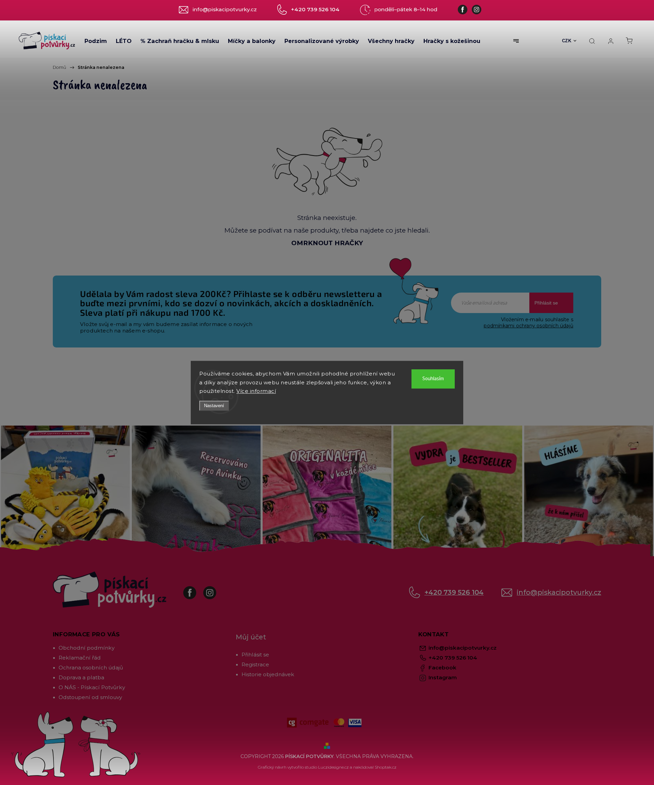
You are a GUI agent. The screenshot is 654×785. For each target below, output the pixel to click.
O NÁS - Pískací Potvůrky (92, 687)
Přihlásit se (546, 303)
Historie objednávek (268, 674)
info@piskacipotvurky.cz (559, 592)
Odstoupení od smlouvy (90, 697)
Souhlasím (433, 378)
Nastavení (214, 405)
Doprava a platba (81, 677)
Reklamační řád (80, 657)
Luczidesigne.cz (333, 767)
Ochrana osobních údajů (91, 667)
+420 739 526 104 (454, 592)
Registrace (255, 664)
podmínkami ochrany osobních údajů (528, 326)
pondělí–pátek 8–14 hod (405, 9)
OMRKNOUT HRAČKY (327, 243)
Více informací (256, 391)
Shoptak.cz (385, 767)
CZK (567, 40)
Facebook (194, 589)
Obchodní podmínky (86, 648)
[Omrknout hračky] (327, 161)
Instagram (214, 589)
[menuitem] (95, 41)
